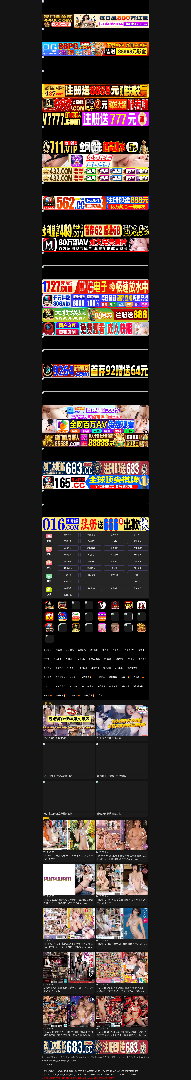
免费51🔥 (125, 677)
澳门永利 (94, 650)
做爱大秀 (113, 686)
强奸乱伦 (91, 534)
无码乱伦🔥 (139, 677)
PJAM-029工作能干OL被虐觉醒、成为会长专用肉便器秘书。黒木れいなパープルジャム (69, 901)
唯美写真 (114, 575)
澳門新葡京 (60, 677)
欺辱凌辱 (68, 554)
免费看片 (101, 686)
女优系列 (91, 561)
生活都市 (68, 588)
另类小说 (68, 595)
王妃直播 (59, 668)
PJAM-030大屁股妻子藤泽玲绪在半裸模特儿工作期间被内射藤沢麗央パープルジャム (121, 857)
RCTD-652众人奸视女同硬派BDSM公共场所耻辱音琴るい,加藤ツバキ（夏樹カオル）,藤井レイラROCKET (121, 1034)
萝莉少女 (137, 534)
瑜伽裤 (114, 568)
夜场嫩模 (107, 668)
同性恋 (137, 581)
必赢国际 (69, 659)
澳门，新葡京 (87, 686)
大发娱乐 (47, 677)
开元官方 (47, 686)
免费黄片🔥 (89, 695)
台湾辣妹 (68, 548)
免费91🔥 (47, 695)
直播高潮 (108, 659)
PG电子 (105, 650)
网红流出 (114, 554)
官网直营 (82, 650)
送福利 (141, 650)
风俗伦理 (137, 588)
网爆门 (137, 575)
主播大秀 (47, 668)
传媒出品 (68, 581)
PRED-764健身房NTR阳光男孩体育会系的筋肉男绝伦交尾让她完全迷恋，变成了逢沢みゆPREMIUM (68, 1034)
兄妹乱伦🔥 (75, 695)
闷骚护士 (137, 568)
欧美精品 (114, 534)
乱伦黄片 (71, 668)
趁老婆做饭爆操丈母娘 (56, 737)
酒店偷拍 (142, 659)
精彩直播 (120, 659)
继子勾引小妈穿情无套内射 (58, 775)
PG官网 (59, 650)
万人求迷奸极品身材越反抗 (58, 813)
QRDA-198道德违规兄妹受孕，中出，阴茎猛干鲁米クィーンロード (69, 989)
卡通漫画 (68, 575)
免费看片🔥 (86, 677)
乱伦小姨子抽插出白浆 (109, 813)
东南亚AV (138, 548)
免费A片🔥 (61, 695)
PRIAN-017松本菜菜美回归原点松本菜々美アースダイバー (121, 901)
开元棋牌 (70, 650)
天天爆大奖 (60, 686)
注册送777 (129, 650)
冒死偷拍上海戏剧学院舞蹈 (111, 775)
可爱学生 (114, 561)
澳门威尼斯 (138, 686)
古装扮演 (68, 561)
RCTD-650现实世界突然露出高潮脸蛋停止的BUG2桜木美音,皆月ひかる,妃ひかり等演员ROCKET (120, 990)
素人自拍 (137, 541)
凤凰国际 (81, 659)
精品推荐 (68, 534)
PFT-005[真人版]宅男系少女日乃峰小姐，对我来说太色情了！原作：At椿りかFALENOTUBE (68, 945)
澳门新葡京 (132, 668)
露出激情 (91, 575)
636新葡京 (100, 677)
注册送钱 (117, 650)
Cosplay (114, 541)
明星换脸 (91, 568)
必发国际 (119, 668)
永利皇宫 (73, 677)
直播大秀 (125, 686)
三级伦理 (68, 541)
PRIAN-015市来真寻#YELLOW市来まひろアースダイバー (68, 857)
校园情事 (91, 588)
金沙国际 (73, 686)
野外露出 (137, 554)
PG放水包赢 (94, 659)
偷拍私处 (83, 668)
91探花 (91, 554)
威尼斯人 (47, 650)
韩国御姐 (91, 548)
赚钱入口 (103, 695)
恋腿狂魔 (137, 561)
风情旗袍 (68, 568)
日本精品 (91, 541)
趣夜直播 (95, 668)
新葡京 (46, 659)
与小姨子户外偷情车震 (109, 737)
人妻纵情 (114, 588)
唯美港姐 (114, 548)
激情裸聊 (113, 677)
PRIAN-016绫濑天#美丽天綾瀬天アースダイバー (122, 945)
